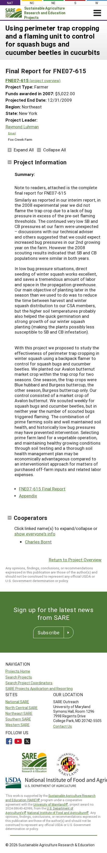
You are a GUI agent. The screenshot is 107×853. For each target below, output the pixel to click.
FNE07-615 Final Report (42, 489)
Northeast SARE (18, 713)
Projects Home (17, 671)
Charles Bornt (38, 542)
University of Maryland (49, 804)
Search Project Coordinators (28, 682)
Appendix (28, 496)
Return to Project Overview (75, 560)
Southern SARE (18, 719)
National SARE (17, 701)
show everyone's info (34, 534)
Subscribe (48, 632)
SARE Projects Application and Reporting (39, 688)
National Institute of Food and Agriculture (56, 813)
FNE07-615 (33, 80)
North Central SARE (21, 707)
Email (12, 133)
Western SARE (17, 724)
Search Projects (18, 677)
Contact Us (62, 726)
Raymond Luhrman (22, 126)
